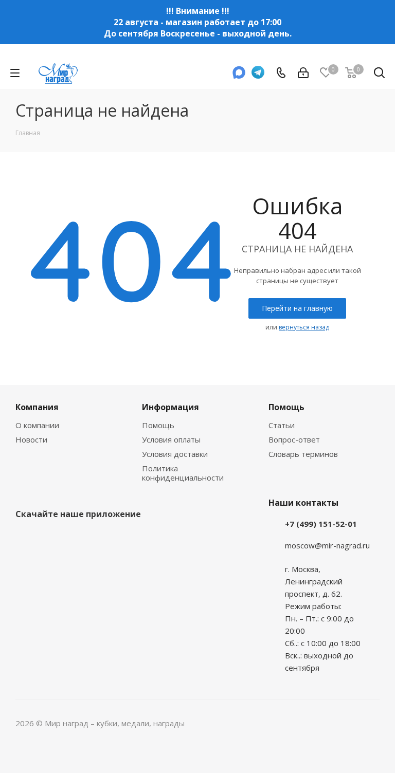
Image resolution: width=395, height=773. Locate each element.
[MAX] (239, 75)
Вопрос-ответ (294, 439)
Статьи (281, 425)
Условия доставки (175, 454)
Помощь (158, 425)
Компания (37, 407)
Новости (31, 439)
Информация (170, 407)
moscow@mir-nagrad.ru (327, 545)
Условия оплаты (171, 439)
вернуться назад (304, 327)
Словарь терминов (303, 454)
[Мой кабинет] (303, 73)
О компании (37, 425)
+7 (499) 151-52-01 (321, 524)
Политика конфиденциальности (183, 473)
